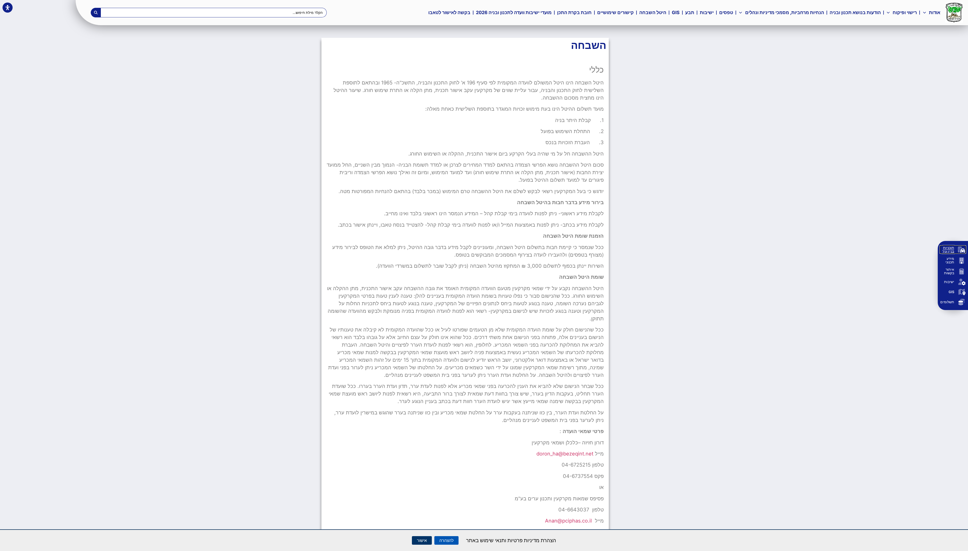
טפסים (726, 12)
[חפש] (96, 12)
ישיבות (707, 12)
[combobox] (214, 12)
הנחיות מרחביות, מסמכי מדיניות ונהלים (784, 12)
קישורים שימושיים (615, 12)
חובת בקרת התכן (574, 12)
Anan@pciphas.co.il (568, 521)
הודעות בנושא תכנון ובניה (855, 12)
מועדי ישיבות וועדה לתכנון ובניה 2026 (514, 12)
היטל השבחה (652, 12)
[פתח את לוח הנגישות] (8, 8)
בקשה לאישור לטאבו (449, 12)
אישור (422, 540)
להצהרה (446, 540)
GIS (674, 14)
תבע (689, 12)
